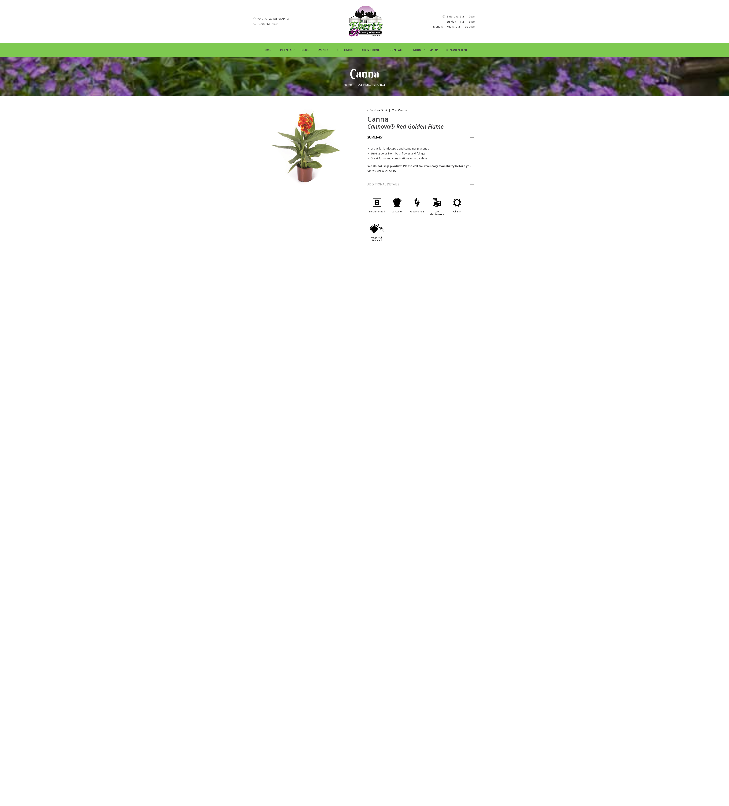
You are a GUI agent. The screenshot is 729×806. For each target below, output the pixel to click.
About (418, 50)
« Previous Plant (377, 110)
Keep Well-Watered (377, 239)
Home (267, 50)
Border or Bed (377, 211)
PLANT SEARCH (457, 50)
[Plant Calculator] (431, 50)
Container (397, 211)
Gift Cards (345, 50)
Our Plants (364, 84)
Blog (305, 50)
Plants (286, 50)
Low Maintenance (437, 213)
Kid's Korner (371, 50)
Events (323, 50)
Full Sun (457, 211)
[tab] (421, 137)
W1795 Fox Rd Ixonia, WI (273, 19)
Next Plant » (399, 110)
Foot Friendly (417, 211)
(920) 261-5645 (268, 24)
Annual (381, 84)
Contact (397, 50)
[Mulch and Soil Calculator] (436, 50)
